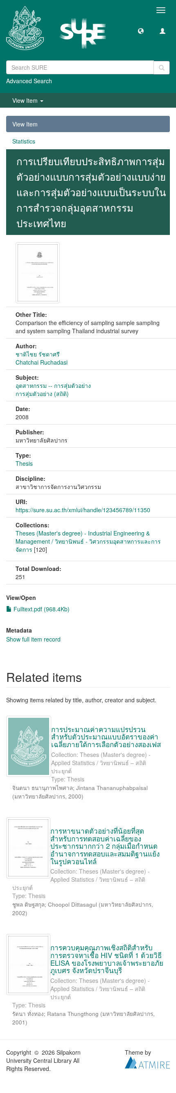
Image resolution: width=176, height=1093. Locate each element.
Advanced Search (29, 81)
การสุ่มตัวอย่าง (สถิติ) (42, 393)
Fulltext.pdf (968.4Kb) (41, 609)
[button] (140, 31)
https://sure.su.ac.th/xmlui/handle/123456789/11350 (83, 510)
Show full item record (33, 639)
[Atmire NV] (147, 1062)
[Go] (161, 68)
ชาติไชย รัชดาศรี (38, 354)
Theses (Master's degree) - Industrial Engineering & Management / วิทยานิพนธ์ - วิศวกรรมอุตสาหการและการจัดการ (88, 541)
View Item (25, 124)
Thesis (24, 463)
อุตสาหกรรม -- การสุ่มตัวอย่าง (53, 385)
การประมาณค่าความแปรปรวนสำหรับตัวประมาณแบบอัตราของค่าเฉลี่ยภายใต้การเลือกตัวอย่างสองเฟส (106, 736)
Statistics (23, 141)
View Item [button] (25, 100)
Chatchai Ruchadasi (42, 362)
